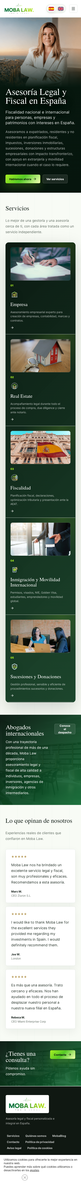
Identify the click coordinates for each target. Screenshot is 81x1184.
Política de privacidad (39, 1142)
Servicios (13, 1135)
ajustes (34, 1170)
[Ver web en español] (51, 8)
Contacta (60, 1054)
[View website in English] (61, 8)
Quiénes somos (35, 1135)
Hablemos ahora (20, 179)
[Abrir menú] (73, 9)
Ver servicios (55, 179)
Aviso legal (14, 1148)
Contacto (13, 1142)
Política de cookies (39, 1148)
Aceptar (12, 1177)
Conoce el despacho (65, 729)
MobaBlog (59, 1135)
